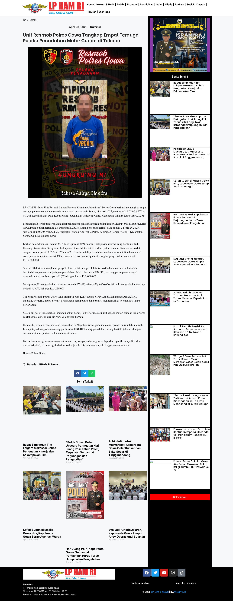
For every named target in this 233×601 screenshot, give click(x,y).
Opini (159, 4)
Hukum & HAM (105, 4)
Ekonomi (132, 4)
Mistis (168, 4)
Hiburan (91, 11)
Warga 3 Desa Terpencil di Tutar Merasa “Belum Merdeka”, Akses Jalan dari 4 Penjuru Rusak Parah (191, 361)
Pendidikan (146, 4)
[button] (77, 373)
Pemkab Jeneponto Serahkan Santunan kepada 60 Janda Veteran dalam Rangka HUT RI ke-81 (191, 433)
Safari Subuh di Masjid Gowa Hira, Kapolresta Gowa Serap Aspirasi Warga (42, 533)
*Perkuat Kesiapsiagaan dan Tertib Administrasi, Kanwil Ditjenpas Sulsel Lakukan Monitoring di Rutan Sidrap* (191, 400)
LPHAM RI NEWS (160, 592)
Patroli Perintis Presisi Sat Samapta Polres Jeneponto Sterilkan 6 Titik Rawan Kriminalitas (190, 331)
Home (90, 4)
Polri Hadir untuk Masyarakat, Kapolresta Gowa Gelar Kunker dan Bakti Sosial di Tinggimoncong (125, 448)
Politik (120, 4)
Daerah (200, 4)
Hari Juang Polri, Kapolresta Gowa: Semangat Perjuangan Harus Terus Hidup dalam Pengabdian (85, 554)
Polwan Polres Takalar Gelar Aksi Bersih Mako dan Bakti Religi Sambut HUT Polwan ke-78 (191, 466)
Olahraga (104, 11)
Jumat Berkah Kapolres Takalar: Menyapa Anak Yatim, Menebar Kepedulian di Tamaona (190, 297)
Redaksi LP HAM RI (186, 583)
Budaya (179, 4)
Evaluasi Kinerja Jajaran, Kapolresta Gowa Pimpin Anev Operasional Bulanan (127, 533)
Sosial (190, 4)
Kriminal (95, 27)
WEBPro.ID (180, 592)
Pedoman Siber (140, 583)
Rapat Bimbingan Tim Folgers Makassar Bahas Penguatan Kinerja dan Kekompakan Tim (39, 450)
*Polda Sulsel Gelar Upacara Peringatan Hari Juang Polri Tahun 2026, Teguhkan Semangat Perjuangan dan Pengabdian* (82, 451)
